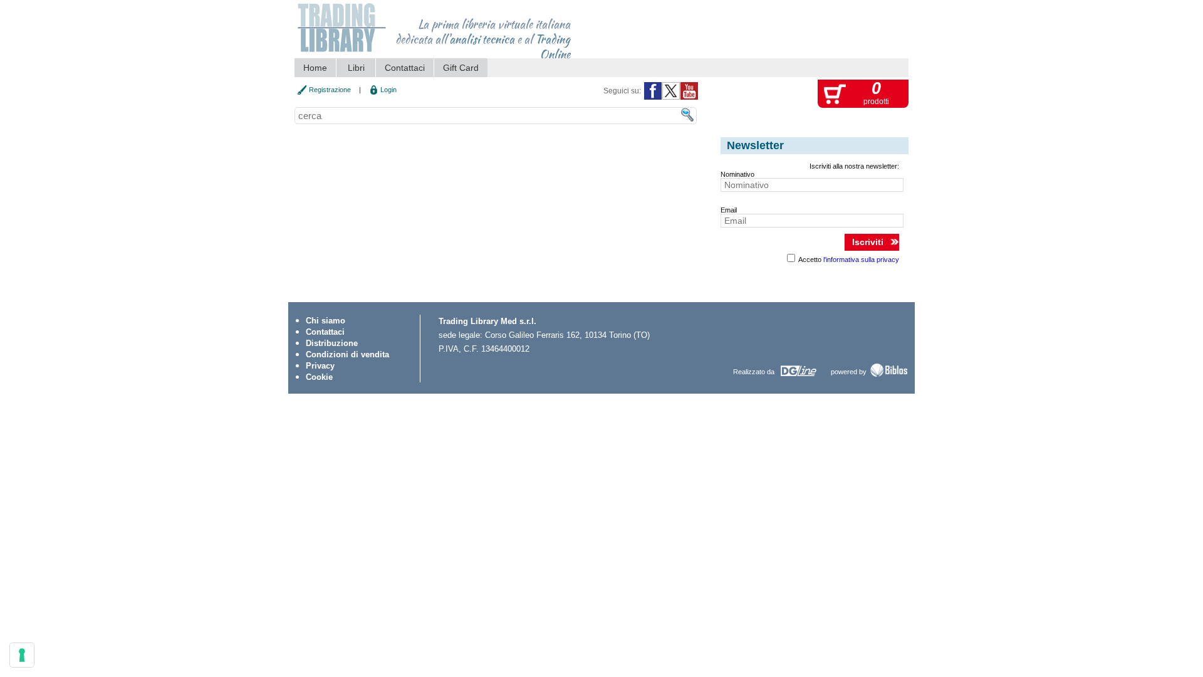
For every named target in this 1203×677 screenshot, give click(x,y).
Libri (356, 68)
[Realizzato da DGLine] (798, 376)
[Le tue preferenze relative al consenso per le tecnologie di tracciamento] (22, 655)
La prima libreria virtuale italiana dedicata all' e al (482, 35)
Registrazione (330, 89)
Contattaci (405, 68)
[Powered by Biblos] (889, 375)
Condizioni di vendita (347, 354)
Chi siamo (325, 320)
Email (729, 210)
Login (388, 89)
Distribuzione (332, 343)
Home (315, 68)
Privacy (320, 365)
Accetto (848, 259)
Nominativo (737, 174)
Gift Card (461, 68)
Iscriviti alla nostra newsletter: (854, 166)
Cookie (319, 377)
